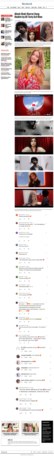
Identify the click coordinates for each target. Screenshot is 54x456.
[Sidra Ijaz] (4, 442)
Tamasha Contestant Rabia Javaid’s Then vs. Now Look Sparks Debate (6, 59)
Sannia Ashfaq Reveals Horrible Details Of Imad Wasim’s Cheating (8, 38)
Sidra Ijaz (18, 20)
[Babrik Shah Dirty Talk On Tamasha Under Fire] (2, 31)
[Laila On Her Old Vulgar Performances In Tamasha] (2, 25)
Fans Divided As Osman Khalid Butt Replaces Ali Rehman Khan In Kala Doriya (30, 434)
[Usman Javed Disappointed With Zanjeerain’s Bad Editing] (2, 43)
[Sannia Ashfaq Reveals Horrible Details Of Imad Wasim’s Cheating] (2, 37)
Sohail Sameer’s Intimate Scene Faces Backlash (6, 54)
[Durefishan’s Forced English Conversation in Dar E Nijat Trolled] (2, 19)
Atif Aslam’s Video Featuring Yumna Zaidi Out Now (6, 69)
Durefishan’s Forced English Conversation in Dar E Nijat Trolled (8, 19)
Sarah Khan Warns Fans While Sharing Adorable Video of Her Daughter (10, 434)
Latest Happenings (4, 61)
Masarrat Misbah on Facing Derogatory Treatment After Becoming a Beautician (6, 64)
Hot (5, 22)
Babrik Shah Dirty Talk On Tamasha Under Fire (8, 31)
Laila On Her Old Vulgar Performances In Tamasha (8, 26)
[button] (46, 7)
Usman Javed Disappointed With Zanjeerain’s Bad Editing (8, 44)
